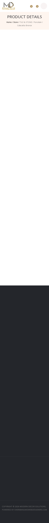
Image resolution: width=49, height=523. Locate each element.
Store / (16, 22)
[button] (6, 286)
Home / (9, 22)
